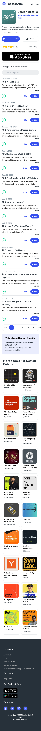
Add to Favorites (12, 39)
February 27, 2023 (8, 271)
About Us (7, 655)
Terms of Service (10, 665)
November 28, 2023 (9, 79)
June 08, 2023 (7, 175)
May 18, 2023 (7, 199)
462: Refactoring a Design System (19, 130)
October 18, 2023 (8, 103)
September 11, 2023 (9, 127)
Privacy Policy (9, 662)
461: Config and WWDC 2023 (16, 154)
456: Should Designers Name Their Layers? (19, 276)
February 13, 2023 (8, 298)
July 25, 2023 (7, 151)
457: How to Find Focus (13, 250)
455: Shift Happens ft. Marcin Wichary (16, 303)
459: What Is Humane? (13, 202)
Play (36, 96)
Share (32, 39)
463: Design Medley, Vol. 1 (15, 106)
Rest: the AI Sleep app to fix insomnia (18, 669)
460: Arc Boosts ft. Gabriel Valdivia (20, 178)
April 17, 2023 (7, 223)
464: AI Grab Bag (10, 82)
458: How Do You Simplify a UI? (17, 226)
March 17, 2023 (7, 247)
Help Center (8, 679)
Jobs (5, 658)
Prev (6, 327)
